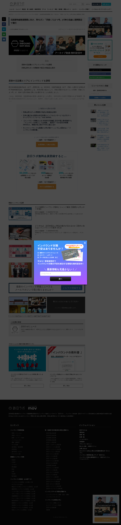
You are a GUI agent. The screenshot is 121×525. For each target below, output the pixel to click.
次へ (60, 278)
